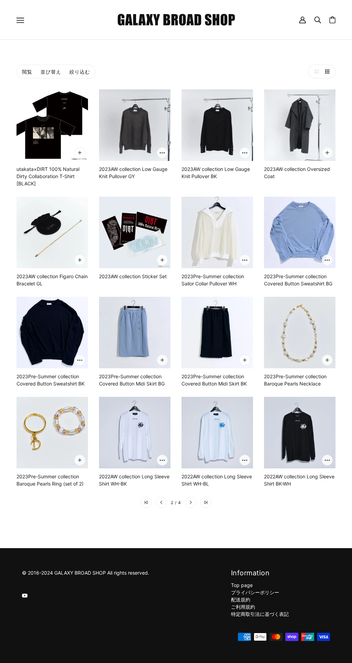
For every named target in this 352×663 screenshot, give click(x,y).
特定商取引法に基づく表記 (260, 614)
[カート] (332, 20)
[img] (24, 595)
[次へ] (190, 502)
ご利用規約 (243, 607)
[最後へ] (205, 502)
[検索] (317, 19)
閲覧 (27, 72)
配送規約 (240, 599)
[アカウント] (302, 19)
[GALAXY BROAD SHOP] (176, 19)
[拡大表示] (315, 71)
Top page (242, 585)
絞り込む (79, 72)
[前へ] (161, 502)
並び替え (51, 72)
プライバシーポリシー (255, 592)
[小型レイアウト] (329, 71)
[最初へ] (146, 502)
